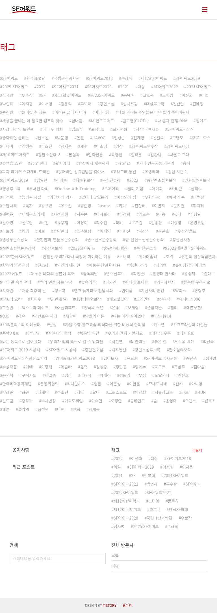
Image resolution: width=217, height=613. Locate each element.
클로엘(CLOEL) (136, 120)
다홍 (162, 214)
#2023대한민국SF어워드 (186, 248)
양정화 (124, 214)
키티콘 (176, 188)
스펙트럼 (84, 231)
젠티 (174, 307)
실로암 (27, 222)
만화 (76, 409)
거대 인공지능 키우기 (156, 163)
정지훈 (66, 146)
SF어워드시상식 (180, 129)
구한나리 (9, 205)
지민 (80, 392)
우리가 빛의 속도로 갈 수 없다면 (76, 341)
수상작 (126, 78)
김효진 (46, 146)
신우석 (164, 299)
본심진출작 (111, 180)
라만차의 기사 (61, 197)
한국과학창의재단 (17, 383)
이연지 (159, 205)
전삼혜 (140, 205)
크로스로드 (117, 392)
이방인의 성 (126, 197)
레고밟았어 (118, 299)
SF (43, 95)
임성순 (119, 137)
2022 (40, 86)
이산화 (187, 95)
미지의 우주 (161, 333)
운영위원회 (49, 383)
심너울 (77, 120)
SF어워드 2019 (15, 180)
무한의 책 (152, 197)
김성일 (195, 214)
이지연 (105, 231)
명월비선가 (138, 265)
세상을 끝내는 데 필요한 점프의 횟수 (32, 120)
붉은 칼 (160, 341)
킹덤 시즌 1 (177, 171)
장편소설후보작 (147, 350)
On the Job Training (76, 188)
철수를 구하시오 (196, 282)
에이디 (157, 188)
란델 (53, 324)
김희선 (124, 231)
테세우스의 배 (33, 214)
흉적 (186, 163)
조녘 (169, 256)
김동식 (85, 375)
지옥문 (82, 214)
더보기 (197, 450)
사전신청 (60, 214)
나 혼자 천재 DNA (172, 120)
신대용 (61, 180)
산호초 (210, 400)
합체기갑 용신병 (15, 265)
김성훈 (27, 146)
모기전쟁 (119, 129)
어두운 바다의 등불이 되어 (53, 273)
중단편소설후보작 (161, 180)
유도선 (66, 205)
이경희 (82, 222)
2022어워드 (12, 273)
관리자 (127, 605)
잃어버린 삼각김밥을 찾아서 (81, 171)
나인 (60, 409)
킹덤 (25, 231)
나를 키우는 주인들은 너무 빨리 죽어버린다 (154, 112)
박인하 (7, 103)
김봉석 (66, 103)
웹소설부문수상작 (102, 239)
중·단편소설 (146, 248)
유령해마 (152, 171)
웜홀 (97, 383)
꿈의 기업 (135, 188)
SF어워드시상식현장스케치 (24, 358)
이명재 (46, 366)
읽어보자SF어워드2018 (75, 358)
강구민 (46, 205)
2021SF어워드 (198, 86)
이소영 (101, 146)
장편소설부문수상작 (18, 248)
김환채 (155, 154)
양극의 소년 (93, 307)
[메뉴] (205, 9)
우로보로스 (201, 137)
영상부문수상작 (15, 239)
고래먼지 (143, 299)
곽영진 (116, 154)
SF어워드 (10, 78)
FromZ (124, 163)
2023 (133, 180)
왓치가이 (62, 163)
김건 (68, 375)
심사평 (7, 95)
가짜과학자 (166, 282)
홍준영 (85, 205)
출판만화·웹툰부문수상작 (57, 239)
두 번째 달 (58, 299)
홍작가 (27, 400)
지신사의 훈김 (152, 290)
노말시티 (162, 375)
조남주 (179, 366)
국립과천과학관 (67, 78)
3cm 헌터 (38, 163)
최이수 (35, 299)
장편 (25, 392)
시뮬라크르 (164, 392)
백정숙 (208, 341)
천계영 (138, 137)
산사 (179, 383)
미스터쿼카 (162, 316)
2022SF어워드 (102, 95)
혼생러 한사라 (164, 273)
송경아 (171, 400)
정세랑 (210, 358)
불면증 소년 (12, 163)
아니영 (196, 383)
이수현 (96, 400)
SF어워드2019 (187, 78)
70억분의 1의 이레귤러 (21, 324)
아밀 (205, 95)
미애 (29, 366)
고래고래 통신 (124, 171)
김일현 (41, 180)
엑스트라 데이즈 (35, 307)
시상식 (144, 231)
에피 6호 (186, 333)
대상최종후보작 (88, 299)
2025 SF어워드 (15, 86)
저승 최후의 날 (34, 290)
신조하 (43, 265)
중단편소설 (94, 350)
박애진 (105, 375)
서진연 (117, 341)
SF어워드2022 (165, 86)
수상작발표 (187, 231)
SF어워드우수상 (144, 146)
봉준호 (163, 231)
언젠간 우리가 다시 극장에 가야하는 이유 (77, 256)
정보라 (124, 375)
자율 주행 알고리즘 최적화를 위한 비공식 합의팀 (105, 324)
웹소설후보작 (180, 350)
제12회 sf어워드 (68, 95)
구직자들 (29, 375)
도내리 (124, 256)
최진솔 (138, 273)
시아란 (7, 290)
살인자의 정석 (59, 333)
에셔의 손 (177, 197)
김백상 (198, 197)
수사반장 (48, 400)
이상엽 (175, 222)
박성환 (140, 392)
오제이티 (111, 188)
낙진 (45, 222)
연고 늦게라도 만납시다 (93, 290)
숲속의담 (90, 273)
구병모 (177, 137)
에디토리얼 (73, 400)
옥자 (29, 205)
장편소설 (107, 103)
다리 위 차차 (52, 129)
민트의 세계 (184, 341)
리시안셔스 (76, 383)
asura (105, 205)
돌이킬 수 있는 (34, 112)
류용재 (62, 222)
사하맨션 (119, 350)
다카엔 (110, 282)
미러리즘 (102, 112)
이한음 (134, 383)
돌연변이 (60, 231)
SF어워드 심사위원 (161, 358)
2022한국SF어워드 (18, 256)
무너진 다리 (39, 188)
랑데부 (140, 366)
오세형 (133, 307)
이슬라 (66, 366)
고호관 (148, 95)
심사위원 (130, 103)
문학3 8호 (10, 333)
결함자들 (154, 307)
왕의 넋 (33, 333)
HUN (201, 392)
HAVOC (98, 137)
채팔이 (71, 316)
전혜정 (197, 103)
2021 (124, 86)
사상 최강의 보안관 (18, 129)
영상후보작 (11, 188)
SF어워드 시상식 (62, 350)
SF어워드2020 (99, 86)
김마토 (209, 273)
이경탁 (7, 197)
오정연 (116, 400)
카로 (185, 392)
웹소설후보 (115, 273)
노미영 (167, 95)
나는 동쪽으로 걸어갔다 (21, 341)
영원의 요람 (12, 299)
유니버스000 (189, 299)
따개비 (43, 392)
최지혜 (198, 205)
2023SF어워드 (83, 248)
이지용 (27, 103)
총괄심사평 (181, 239)
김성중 (101, 366)
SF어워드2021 (66, 86)
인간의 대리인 (68, 265)
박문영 (62, 137)
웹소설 (43, 137)
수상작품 (9, 366)
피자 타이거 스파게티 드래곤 (26, 171)
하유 (21, 316)
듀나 (177, 214)
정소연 (62, 392)
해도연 (159, 324)
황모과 (60, 290)
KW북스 (179, 290)
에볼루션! (194, 307)
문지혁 (7, 375)
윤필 (80, 137)
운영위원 (197, 222)
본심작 (74, 154)
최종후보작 (84, 180)
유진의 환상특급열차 (198, 256)
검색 (100, 558)
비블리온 (138, 341)
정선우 (43, 409)
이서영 (46, 103)
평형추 (199, 290)
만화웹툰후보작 (197, 180)
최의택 (161, 265)
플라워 (23, 409)
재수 (84, 146)
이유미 (7, 146)
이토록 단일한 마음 (104, 265)
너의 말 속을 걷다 (16, 282)
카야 (122, 205)
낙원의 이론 (95, 316)
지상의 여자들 (147, 129)
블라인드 (137, 400)
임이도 (201, 120)
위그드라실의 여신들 (190, 324)
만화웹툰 (95, 154)
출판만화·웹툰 (116, 248)
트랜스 (190, 400)
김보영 (7, 231)
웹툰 (6, 409)
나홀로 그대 (179, 154)
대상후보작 (155, 103)
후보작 (85, 103)
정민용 (121, 366)
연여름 (127, 290)
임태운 (136, 154)
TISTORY (109, 605)
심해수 (196, 188)
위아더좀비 (148, 256)
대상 (141, 86)
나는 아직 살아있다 (129, 316)
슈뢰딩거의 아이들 (190, 265)
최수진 (101, 222)
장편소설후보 (49, 154)
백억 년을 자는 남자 (56, 282)
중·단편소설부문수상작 (144, 239)
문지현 (179, 205)
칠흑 (84, 366)
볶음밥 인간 (89, 333)
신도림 (7, 400)
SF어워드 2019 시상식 (21, 350)
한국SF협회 (35, 78)
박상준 (7, 392)
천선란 (178, 103)
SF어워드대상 (177, 146)
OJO (6, 316)
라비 (119, 222)
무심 (142, 375)
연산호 (183, 375)
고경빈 (7, 307)
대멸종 (50, 375)
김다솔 (199, 366)
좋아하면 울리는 (15, 137)
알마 (96, 392)
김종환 (156, 222)
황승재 (189, 273)
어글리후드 (66, 307)
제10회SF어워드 (16, 154)
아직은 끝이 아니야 (70, 112)
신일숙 (158, 137)
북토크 (160, 366)
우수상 (27, 95)
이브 (41, 231)
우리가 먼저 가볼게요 (125, 333)
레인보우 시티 (45, 316)
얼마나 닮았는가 (94, 197)
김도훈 (144, 214)
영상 (119, 146)
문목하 (128, 95)
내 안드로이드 (102, 120)
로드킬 (136, 222)
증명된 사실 (31, 197)
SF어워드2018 (100, 78)
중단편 (191, 358)
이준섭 (115, 383)
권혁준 (7, 214)
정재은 (94, 409)
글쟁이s (97, 129)
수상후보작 (53, 248)
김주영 (7, 222)
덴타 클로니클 (136, 282)
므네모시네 (158, 383)
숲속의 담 (89, 282)
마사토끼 (103, 214)
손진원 (7, 112)
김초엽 (77, 129)
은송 (115, 307)
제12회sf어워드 (154, 78)
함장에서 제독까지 (94, 163)
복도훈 (132, 358)
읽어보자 (110, 358)
